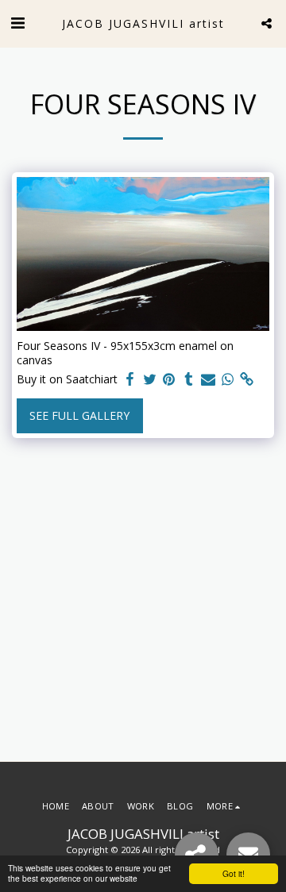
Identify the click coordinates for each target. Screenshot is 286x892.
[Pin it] (169, 379)
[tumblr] (189, 379)
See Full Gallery (79, 415)
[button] (17, 22)
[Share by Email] (208, 379)
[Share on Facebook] (130, 379)
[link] (247, 379)
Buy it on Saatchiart (67, 379)
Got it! (233, 873)
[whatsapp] (228, 379)
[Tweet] (150, 379)
